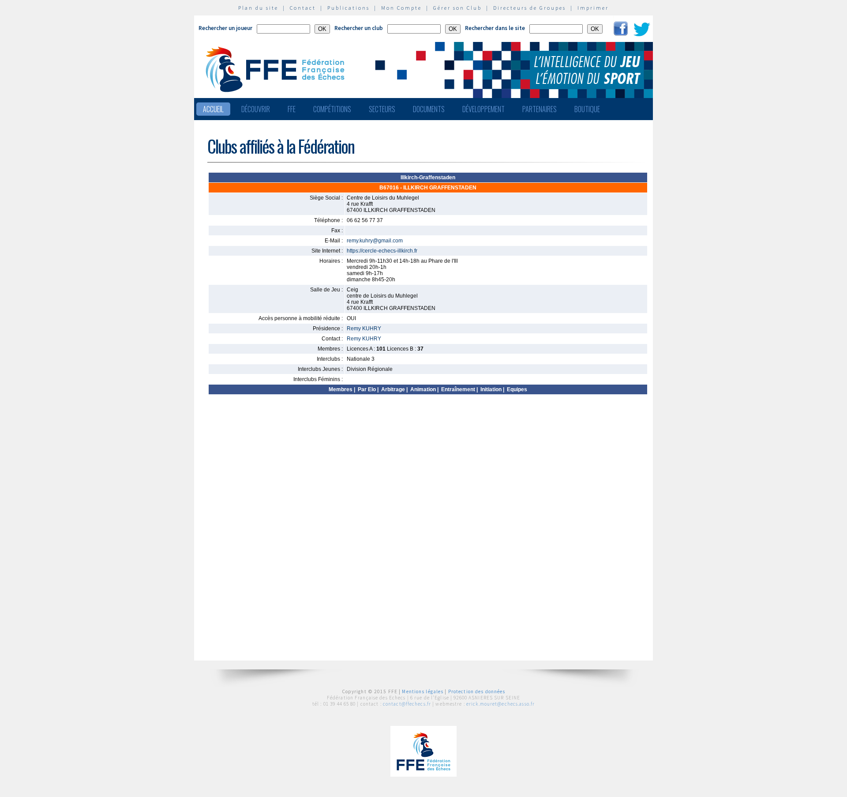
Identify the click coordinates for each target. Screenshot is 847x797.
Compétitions (332, 109)
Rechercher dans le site (495, 28)
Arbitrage (393, 389)
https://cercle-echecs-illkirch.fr (382, 251)
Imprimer (593, 7)
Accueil (213, 109)
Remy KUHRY (364, 328)
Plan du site (258, 7)
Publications (348, 7)
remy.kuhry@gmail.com (375, 241)
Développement (483, 109)
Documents (429, 109)
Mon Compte (401, 7)
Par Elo (367, 389)
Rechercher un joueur (225, 28)
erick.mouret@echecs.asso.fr (500, 704)
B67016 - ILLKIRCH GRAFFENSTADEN (427, 188)
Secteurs (382, 109)
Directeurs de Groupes (529, 7)
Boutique (587, 109)
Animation (423, 389)
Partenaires (539, 109)
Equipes (517, 389)
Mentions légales (422, 691)
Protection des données (477, 691)
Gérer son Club (457, 7)
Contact (303, 7)
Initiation (491, 389)
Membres (340, 389)
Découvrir (255, 109)
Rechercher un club (358, 28)
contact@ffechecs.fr (407, 704)
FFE (292, 109)
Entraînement (458, 389)
